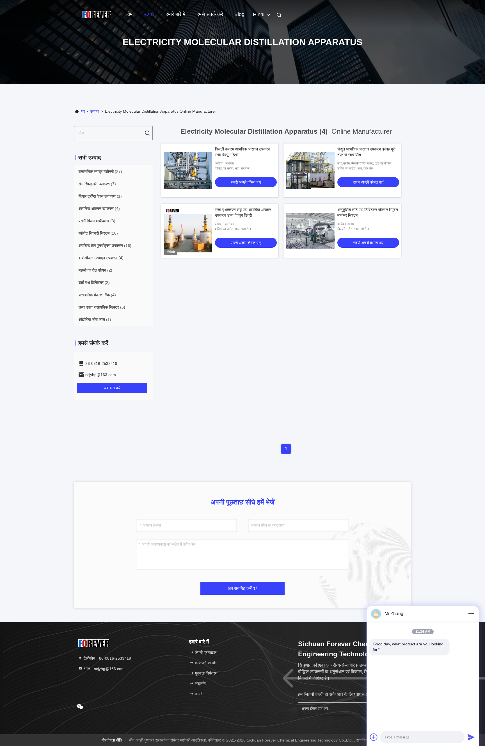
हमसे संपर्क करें (209, 14)
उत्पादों (94, 111)
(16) (105, 245)
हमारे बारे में (175, 14)
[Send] (470, 737)
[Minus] (471, 613)
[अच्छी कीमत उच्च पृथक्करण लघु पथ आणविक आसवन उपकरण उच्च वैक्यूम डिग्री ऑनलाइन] (188, 231)
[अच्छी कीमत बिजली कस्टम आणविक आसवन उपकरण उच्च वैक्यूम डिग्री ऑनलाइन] (188, 170)
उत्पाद (149, 14)
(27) (100, 171)
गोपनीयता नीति (112, 740)
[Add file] (374, 737)
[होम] (97, 14)
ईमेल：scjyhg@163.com (104, 668)
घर (83, 111)
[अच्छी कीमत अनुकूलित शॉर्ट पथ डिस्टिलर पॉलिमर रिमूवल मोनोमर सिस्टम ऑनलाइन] (310, 231)
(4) (99, 208)
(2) (95, 270)
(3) (97, 221)
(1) (100, 196)
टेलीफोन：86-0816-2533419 (107, 658)
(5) (102, 307)
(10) (98, 233)
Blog (239, 14)
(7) (97, 184)
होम (129, 14)
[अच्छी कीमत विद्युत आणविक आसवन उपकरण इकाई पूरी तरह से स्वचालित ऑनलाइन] (310, 170)
